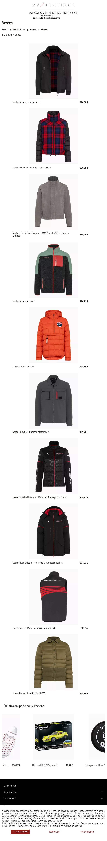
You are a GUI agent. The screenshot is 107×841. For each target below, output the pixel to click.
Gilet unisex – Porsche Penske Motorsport (34, 628)
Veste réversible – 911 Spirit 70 (29, 693)
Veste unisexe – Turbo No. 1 (27, 102)
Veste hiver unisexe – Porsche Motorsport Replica (38, 563)
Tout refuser (54, 832)
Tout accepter (21, 831)
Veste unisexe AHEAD (23, 301)
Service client (10, 792)
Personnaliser (87, 832)
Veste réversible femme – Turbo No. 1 (32, 167)
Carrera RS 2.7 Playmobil (44, 765)
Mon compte (9, 786)
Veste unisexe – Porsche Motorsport (31, 432)
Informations (9, 798)
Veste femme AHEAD (23, 366)
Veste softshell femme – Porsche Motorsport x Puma (39, 497)
